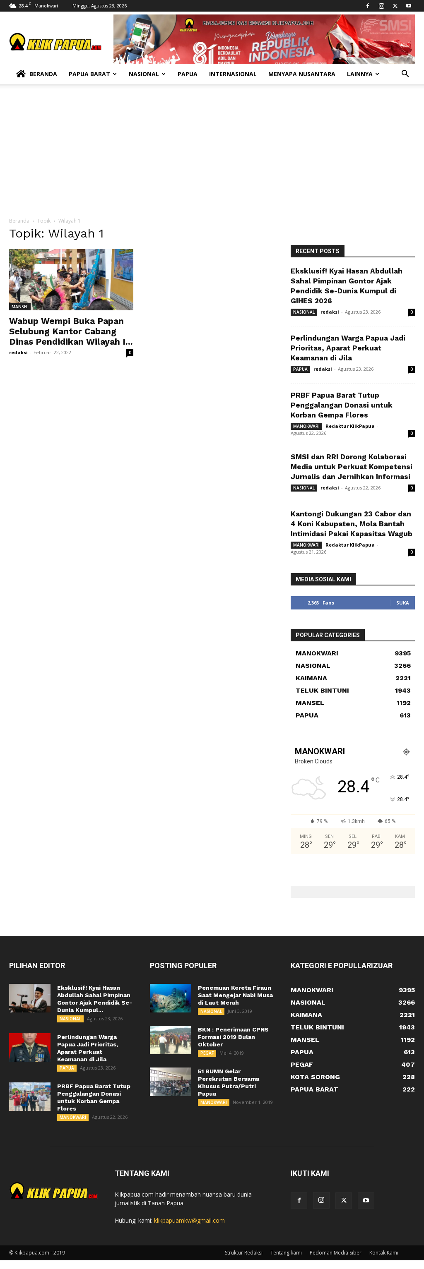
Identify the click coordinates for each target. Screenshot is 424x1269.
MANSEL (20, 306)
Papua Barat (89, 74)
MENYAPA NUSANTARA (301, 74)
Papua (188, 74)
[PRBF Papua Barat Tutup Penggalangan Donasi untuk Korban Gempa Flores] (30, 1096)
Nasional (144, 74)
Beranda (43, 74)
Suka (402, 603)
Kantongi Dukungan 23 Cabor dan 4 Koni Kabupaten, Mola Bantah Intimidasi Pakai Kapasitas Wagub (351, 524)
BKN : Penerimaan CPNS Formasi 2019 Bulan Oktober (233, 1037)
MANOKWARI (306, 426)
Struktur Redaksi (244, 1252)
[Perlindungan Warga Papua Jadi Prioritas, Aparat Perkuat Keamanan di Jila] (30, 1047)
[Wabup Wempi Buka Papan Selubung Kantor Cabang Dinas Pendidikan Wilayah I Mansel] (71, 279)
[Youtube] (408, 6)
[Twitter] (395, 6)
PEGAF (207, 1053)
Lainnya (360, 74)
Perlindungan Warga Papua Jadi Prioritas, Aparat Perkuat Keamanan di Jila (348, 348)
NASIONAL (304, 312)
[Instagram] (381, 6)
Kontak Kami (383, 1252)
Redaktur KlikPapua (350, 426)
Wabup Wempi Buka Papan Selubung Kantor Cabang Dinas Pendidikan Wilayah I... (71, 331)
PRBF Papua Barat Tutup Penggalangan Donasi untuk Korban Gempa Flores (342, 405)
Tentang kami (286, 1252)
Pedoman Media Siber (335, 1252)
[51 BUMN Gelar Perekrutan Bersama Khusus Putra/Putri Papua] (170, 1081)
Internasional (233, 74)
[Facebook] (367, 6)
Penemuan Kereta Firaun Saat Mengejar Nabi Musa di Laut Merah (235, 995)
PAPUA (300, 369)
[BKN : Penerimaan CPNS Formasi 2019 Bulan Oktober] (170, 1040)
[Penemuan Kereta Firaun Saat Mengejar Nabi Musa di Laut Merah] (170, 998)
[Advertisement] (212, 155)
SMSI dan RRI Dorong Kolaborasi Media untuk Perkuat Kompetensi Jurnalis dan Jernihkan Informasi (351, 467)
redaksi (18, 352)
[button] (405, 75)
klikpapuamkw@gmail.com (189, 1220)
